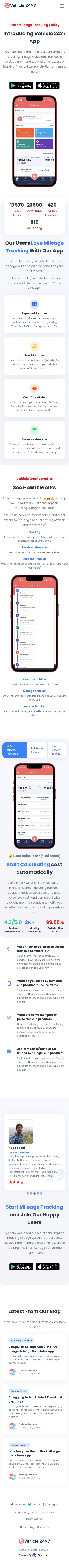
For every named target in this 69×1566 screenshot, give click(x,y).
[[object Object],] (21, 85)
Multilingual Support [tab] (37, 750)
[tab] (28, 1193)
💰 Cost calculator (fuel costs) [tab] (13, 750)
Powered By (24, 1555)
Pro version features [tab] (57, 750)
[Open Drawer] (62, 6)
